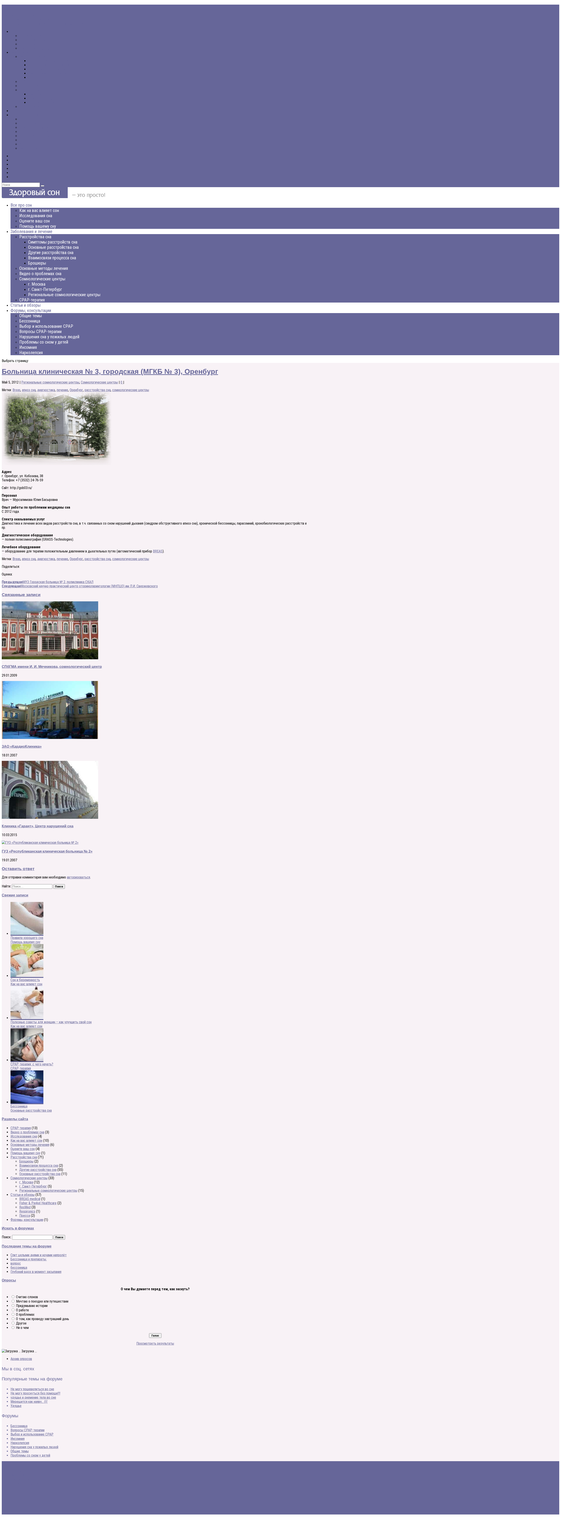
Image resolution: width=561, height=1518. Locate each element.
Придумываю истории (32, 1306)
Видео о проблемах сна (36, 86)
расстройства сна (98, 390)
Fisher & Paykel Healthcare (38, 1203)
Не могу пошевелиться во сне (32, 1389)
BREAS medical (29, 1199)
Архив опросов (21, 1359)
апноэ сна (29, 390)
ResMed (25, 1207)
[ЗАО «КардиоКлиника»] (50, 738)
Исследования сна (32, 40)
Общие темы (28, 119)
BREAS (158, 551)
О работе (22, 1310)
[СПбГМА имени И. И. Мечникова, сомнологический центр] (50, 658)
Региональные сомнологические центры (57, 102)
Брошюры (35, 77)
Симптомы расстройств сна (48, 61)
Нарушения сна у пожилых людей (43, 136)
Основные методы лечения (38, 82)
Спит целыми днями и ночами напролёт (39, 1255)
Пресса (24, 1215)
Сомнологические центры (37, 90)
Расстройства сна (32, 57)
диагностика (46, 390)
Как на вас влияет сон (35, 36)
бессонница (19, 1267)
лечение (62, 390)
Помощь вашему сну (34, 48)
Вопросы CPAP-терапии (36, 132)
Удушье (16, 1406)
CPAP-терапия (29, 107)
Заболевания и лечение (27, 52)
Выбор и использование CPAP (40, 127)
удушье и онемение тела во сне (33, 1397)
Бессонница (27, 123)
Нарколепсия (28, 148)
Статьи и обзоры (23, 111)
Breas (16, 390)
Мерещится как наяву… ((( (29, 1402)
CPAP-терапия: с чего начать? (32, 1064)
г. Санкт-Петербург (42, 98)
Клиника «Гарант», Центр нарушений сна (37, 826)
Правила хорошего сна (18, 16)
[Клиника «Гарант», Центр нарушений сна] (50, 817)
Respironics (27, 1211)
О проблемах (25, 1314)
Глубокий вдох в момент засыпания (36, 1272)
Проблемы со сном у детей (39, 140)
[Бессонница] (27, 1102)
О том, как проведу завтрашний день (42, 1319)
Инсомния (26, 144)
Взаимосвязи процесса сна (47, 73)
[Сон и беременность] (27, 976)
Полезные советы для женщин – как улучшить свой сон (51, 1022)
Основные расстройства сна (48, 65)
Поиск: (6, 1237)
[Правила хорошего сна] (27, 934)
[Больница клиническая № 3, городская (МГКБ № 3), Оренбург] (56, 464)
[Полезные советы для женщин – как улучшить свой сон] (27, 1018)
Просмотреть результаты (155, 1343)
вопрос (16, 1263)
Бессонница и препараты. (29, 1259)
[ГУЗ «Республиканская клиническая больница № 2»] (40, 843)
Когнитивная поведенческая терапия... (29, 20)
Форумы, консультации (27, 115)
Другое (21, 1323)
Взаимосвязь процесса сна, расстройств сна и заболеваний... (46, 24)
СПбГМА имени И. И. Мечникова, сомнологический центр (52, 666)
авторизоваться (78, 877)
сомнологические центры (130, 390)
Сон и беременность (25, 980)
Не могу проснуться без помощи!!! (35, 1393)
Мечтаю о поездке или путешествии (42, 1301)
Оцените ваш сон (31, 44)
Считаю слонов (27, 1297)
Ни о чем (22, 1328)
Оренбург (76, 390)
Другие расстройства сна (46, 69)
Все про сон (19, 32)
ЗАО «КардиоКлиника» (22, 746)
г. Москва (35, 94)
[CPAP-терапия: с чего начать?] (27, 1060)
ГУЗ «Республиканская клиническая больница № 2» (47, 851)
